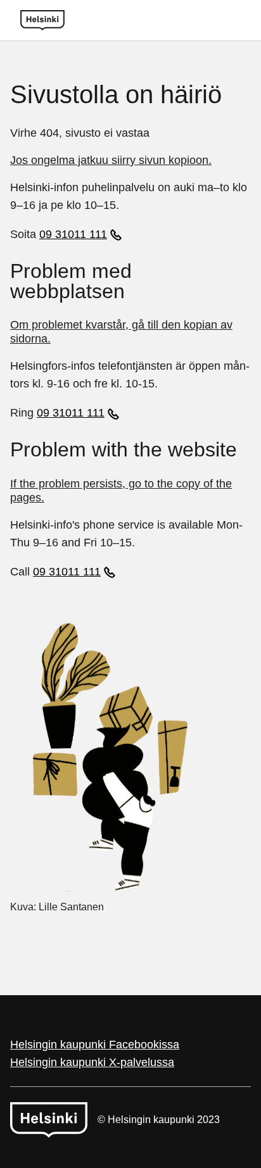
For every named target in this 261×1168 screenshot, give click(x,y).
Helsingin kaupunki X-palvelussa (92, 1062)
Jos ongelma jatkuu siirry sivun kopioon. (111, 160)
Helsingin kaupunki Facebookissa (94, 1044)
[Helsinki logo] (42, 20)
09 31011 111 (73, 234)
